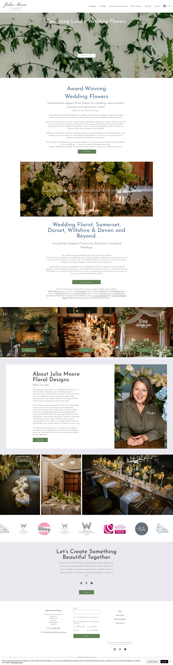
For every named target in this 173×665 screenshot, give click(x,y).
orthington (51, 296)
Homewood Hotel (100, 296)
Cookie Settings (153, 662)
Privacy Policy (120, 615)
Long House (103, 293)
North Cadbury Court (55, 291)
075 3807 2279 (55, 628)
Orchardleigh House (118, 291)
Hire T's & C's (120, 623)
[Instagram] (81, 583)
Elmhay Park (103, 291)
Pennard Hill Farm (80, 293)
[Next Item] (169, 485)
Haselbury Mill (60, 293)
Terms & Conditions (120, 619)
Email (75, 608)
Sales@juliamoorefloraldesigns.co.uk (55, 632)
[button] (136, 6)
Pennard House (80, 291)
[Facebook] (86, 583)
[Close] (170, 661)
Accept (164, 662)
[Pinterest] (91, 583)
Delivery (120, 611)
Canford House (73, 296)
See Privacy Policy (17, 662)
